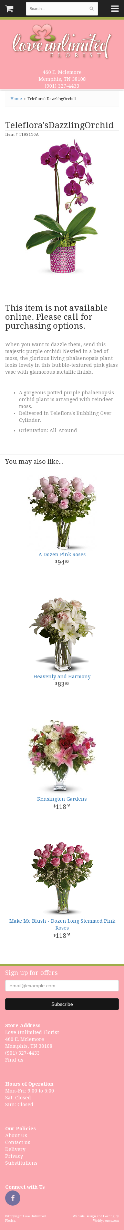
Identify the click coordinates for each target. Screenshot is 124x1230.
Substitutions (21, 1163)
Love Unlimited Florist (62, 41)
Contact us (17, 1142)
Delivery (15, 1149)
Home (16, 99)
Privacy (14, 1156)
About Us (16, 1135)
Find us (14, 1060)
